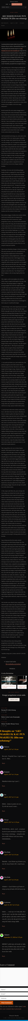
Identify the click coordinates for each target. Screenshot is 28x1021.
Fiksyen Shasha (14, 1)
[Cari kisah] (10, 4)
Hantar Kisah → (17, 4)
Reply (3, 763)
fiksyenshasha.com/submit (13, 664)
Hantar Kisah (14, 699)
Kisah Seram (14, 12)
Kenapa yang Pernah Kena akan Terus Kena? (9, 686)
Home (7, 4)
